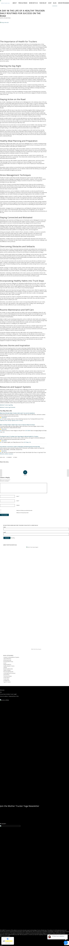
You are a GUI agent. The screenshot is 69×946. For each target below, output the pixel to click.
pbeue (16, 457)
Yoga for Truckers (7, 682)
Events (4, 663)
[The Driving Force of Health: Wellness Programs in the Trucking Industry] (1, 473)
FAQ (1, 692)
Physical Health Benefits (8, 671)
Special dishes (6, 674)
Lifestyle (2, 18)
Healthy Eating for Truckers (8, 666)
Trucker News (6, 679)
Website (18, 505)
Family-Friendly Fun (7, 664)
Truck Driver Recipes (7, 676)
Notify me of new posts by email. (23, 512)
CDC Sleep (26, 442)
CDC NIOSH (27, 430)
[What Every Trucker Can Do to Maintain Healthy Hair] (68, 473)
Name (18, 496)
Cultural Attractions (7, 658)
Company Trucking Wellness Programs (11, 657)
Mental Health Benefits (8, 669)
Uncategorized (6, 680)
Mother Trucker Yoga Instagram (36, 649)
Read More (4, 417)
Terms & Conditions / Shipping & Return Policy (9, 696)
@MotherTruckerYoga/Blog (6, 405)
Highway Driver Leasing (5, 420)
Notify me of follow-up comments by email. (24, 510)
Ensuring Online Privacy (8, 661)
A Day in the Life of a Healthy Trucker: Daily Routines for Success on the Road (22, 13)
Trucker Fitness (7, 18)
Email (18, 500)
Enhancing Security (7, 660)
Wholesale (2, 690)
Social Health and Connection (9, 673)
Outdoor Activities (7, 670)
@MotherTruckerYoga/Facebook (7, 407)
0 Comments (9, 457)
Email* (4, 532)
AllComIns (2, 454)
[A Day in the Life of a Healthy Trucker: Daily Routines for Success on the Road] (23, 31)
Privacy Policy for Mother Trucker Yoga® (8, 694)
